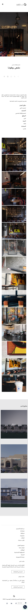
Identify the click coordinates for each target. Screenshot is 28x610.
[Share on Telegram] (4, 76)
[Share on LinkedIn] (7, 76)
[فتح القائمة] (2, 4)
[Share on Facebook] (18, 76)
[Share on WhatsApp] (11, 76)
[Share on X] (14, 76)
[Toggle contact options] (25, 607)
